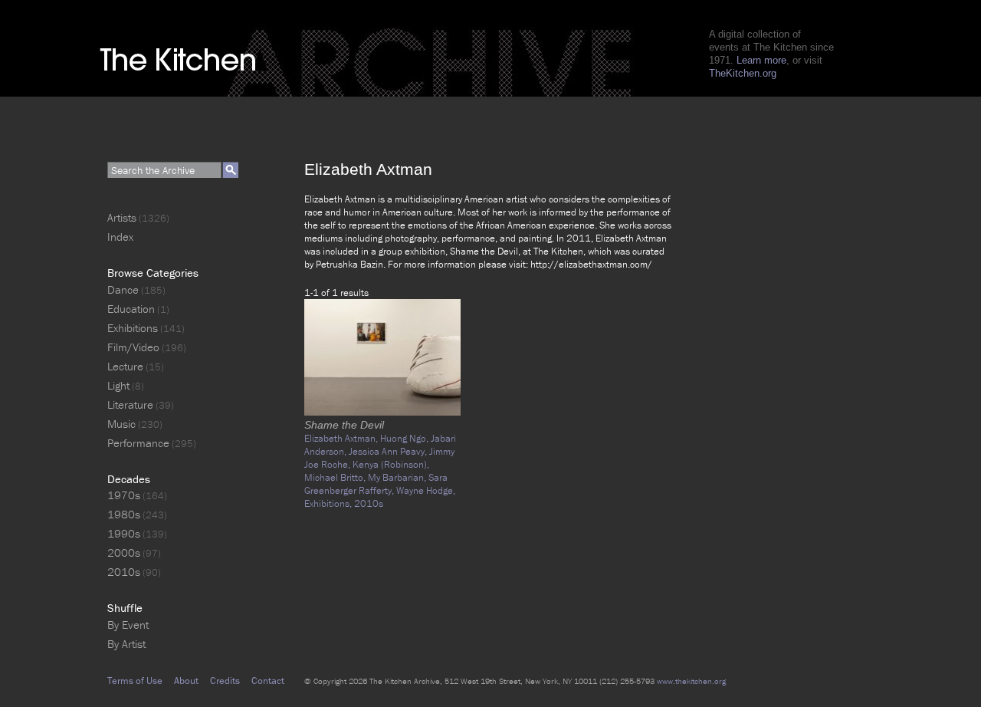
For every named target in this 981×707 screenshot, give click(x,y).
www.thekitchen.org (691, 681)
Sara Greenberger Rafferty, (376, 484)
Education (131, 308)
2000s (123, 552)
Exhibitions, (329, 503)
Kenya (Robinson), (391, 464)
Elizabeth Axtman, (342, 438)
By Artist (126, 643)
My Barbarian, (398, 477)
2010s (368, 503)
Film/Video (133, 347)
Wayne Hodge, (425, 490)
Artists (121, 217)
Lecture (125, 366)
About (186, 680)
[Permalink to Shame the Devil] (382, 412)
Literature (130, 404)
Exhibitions (132, 328)
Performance (138, 443)
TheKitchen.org (742, 73)
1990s (123, 533)
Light (118, 385)
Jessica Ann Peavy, (389, 451)
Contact (267, 680)
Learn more (761, 60)
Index (120, 236)
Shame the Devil (344, 425)
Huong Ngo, (405, 438)
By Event (128, 624)
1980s (123, 514)
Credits (225, 680)
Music (121, 423)
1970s (123, 495)
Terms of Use (134, 680)
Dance (123, 289)
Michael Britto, (336, 477)
